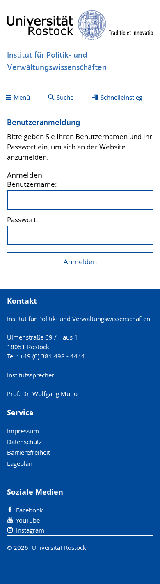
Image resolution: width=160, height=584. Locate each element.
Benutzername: (32, 184)
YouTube (28, 520)
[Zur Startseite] (80, 25)
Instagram (30, 530)
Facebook (29, 510)
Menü (22, 97)
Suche (65, 97)
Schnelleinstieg (121, 97)
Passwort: (22, 219)
